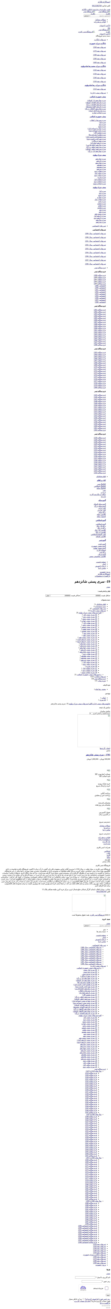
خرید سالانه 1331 (100, 446)
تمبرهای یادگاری (100, 677)
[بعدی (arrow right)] (107, 1307)
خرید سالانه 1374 (100, 375)
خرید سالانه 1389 (100, 326)
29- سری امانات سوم (89, 672)
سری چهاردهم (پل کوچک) (96, 100)
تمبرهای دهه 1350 (99, 81)
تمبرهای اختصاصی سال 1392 (95, 245)
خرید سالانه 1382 (100, 312)
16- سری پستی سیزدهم (88, 646)
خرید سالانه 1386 (100, 320)
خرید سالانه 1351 (100, 407)
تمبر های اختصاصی (99, 608)
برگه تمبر (102, 552)
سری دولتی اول (100, 173)
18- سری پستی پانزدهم (89, 650)
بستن (108, 587)
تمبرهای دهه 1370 (99, 51)
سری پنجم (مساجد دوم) (97, 131)
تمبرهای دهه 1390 (99, 59)
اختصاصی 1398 (100, 302)
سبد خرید (107, 844)
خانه (108, 704)
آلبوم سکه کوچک (100, 504)
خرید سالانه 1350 (100, 405)
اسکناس (107, 851)
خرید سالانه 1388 (100, 324)
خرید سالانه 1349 (100, 403)
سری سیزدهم (101, 222)
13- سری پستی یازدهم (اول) (87, 639)
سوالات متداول (104, 826)
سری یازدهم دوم (100, 218)
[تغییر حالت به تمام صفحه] (105, 1305)
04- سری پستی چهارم (89, 621)
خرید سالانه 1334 (100, 452)
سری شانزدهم (100, 163)
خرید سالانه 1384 (100, 316)
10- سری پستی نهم (90, 633)
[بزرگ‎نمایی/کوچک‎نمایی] (103, 1305)
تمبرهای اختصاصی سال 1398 (95, 264)
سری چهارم (101, 197)
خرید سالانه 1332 (100, 448)
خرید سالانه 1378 (100, 383)
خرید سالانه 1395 (100, 339)
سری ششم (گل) (100, 133)
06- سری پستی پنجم (90, 625)
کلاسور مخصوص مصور (97, 556)
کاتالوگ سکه (101, 488)
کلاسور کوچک (101, 536)
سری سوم (102, 126)
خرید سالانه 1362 (100, 430)
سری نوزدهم (101, 169)
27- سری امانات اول (90, 668)
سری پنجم (102, 201)
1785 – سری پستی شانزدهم (98, 755)
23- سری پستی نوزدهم (89, 660)
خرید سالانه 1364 (100, 354)
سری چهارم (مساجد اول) (97, 128)
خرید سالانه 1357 (100, 420)
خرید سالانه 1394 (100, 336)
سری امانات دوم (100, 181)
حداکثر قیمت (75, 595)
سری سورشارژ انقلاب (98, 120)
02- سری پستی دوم (90, 617)
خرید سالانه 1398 (100, 345)
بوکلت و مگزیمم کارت (98, 494)
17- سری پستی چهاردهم (88, 648)
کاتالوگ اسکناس (100, 486)
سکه (108, 857)
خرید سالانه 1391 (100, 330)
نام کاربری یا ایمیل (103, 1277)
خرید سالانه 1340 (100, 464)
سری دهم (102, 212)
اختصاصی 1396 (100, 298)
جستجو (87, 16)
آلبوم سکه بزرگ (100, 506)
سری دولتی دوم (100, 175)
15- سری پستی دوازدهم (88, 644)
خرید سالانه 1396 (100, 341)
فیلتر (47, 595)
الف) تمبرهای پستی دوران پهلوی (89, 613)
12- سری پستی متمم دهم (88, 637)
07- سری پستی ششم (89, 627)
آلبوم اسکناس (101, 524)
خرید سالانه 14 (100, 277)
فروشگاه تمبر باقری (97, 915)
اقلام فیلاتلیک (101, 604)
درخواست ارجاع (104, 839)
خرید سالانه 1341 (100, 466)
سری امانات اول (100, 179)
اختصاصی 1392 (100, 292)
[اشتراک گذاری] (107, 1305)
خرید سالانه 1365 (100, 356)
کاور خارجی (101, 510)
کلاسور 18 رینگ (100, 530)
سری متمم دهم (100, 214)
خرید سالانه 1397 (100, 343)
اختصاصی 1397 (100, 300)
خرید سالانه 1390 (100, 328)
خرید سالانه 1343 (100, 471)
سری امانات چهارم (99, 113)
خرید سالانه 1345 (100, 395)
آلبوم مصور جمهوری (98, 546)
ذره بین (103, 492)
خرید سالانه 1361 (100, 428)
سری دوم (102, 124)
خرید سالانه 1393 (100, 334)
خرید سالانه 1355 (100, 416)
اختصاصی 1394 (100, 296)
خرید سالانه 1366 (100, 358)
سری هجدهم (101, 167)
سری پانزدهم (101, 161)
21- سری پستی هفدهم (89, 656)
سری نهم (102, 210)
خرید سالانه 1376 (100, 379)
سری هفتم (102, 206)
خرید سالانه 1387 (100, 322)
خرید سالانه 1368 (100, 363)
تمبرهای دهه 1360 (99, 47)
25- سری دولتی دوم (90, 664)
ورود (108, 1295)
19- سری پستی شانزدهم (88, 652)
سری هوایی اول (100, 199)
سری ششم (101, 203)
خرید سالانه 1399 (100, 275)
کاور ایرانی (102, 508)
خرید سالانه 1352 (100, 409)
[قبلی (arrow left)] (109, 1307)
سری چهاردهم (100, 159)
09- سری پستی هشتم (89, 631)
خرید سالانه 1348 (100, 401)
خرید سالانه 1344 (100, 473)
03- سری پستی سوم (89, 619)
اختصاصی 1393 (100, 294)
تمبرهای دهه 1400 (99, 62)
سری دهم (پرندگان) (99, 141)
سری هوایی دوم (100, 171)
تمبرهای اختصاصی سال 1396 (95, 256)
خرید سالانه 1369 (100, 365)
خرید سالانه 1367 (100, 361)
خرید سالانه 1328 (100, 442)
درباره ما (107, 828)
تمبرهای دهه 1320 (99, 70)
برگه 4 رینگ (101, 528)
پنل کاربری (106, 841)
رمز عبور (106, 1281)
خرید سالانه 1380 (100, 387)
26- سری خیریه (91, 666)
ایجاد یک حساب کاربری (82, 1301)
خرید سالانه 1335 (100, 454)
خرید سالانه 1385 (100, 318)
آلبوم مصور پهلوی (99, 548)
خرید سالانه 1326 (100, 440)
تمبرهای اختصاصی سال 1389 (95, 233)
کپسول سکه (101, 516)
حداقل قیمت (105, 595)
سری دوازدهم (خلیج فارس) (96, 145)
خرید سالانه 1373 (100, 373)
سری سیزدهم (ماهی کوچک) (96, 149)
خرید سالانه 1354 (100, 414)
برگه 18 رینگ (101, 526)
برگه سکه (102, 512)
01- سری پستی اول (90, 615)
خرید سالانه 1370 (100, 367)
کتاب (108, 853)
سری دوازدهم (101, 220)
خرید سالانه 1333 (100, 450)
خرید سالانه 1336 (100, 456)
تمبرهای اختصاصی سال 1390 (95, 237)
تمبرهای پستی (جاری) (98, 611)
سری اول (102, 122)
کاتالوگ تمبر (101, 484)
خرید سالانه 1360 (100, 426)
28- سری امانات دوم (89, 670)
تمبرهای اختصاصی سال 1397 (95, 260)
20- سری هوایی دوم (90, 654)
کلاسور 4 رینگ (101, 532)
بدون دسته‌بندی (100, 606)
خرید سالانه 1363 (100, 352)
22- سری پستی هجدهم (89, 658)
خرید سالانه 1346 (100, 397)
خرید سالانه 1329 (100, 444)
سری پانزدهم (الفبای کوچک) (96, 102)
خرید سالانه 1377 (100, 381)
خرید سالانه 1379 (100, 385)
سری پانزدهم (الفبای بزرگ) (96, 105)
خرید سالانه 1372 (100, 371)
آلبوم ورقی (102, 554)
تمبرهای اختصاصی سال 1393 (95, 249)
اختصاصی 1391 (100, 290)
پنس (104, 490)
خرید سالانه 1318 (100, 438)
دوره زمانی (102, 681)
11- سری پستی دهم (90, 635)
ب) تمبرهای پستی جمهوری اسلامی (89, 674)
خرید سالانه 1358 (100, 422)
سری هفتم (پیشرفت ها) (97, 135)
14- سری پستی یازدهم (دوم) (87, 641)
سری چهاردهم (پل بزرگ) (97, 151)
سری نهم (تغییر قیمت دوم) (96, 139)
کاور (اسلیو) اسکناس (98, 534)
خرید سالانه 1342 (100, 469)
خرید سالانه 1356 (100, 418)
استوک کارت (101, 550)
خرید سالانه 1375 (100, 377)
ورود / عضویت (100, 1265)
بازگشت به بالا (105, 1303)
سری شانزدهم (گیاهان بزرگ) (95, 109)
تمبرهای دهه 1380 (99, 55)
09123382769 (97, 6)
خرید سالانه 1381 (100, 310)
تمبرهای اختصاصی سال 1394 (95, 252)
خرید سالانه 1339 (100, 462)
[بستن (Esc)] (109, 1305)
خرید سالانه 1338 (100, 460)
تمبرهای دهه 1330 (99, 74)
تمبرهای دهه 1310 (99, 89)
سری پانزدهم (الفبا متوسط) (96, 107)
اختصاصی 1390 (100, 288)
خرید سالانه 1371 (100, 369)
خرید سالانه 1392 (100, 332)
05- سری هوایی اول (90, 623)
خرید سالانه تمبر (100, 679)
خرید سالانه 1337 (100, 458)
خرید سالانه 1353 (100, 411)
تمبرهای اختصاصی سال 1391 (95, 241)
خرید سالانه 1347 (100, 399)
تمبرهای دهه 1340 (99, 78)
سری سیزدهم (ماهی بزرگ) (96, 147)
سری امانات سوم (99, 184)
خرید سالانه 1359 (100, 424)
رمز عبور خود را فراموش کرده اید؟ (97, 1299)
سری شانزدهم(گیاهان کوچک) (97, 111)
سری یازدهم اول (100, 216)
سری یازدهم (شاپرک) (98, 143)
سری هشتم (101, 208)
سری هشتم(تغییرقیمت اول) (96, 137)
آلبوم (108, 855)
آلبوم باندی (102, 544)
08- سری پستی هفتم (89, 629)
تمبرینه (103, 496)
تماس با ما (106, 830)
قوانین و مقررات (104, 837)
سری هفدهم (101, 165)
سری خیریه (102, 177)
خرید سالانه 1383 (100, 314)
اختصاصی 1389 (100, 286)
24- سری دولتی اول (90, 662)
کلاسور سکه (101, 514)
